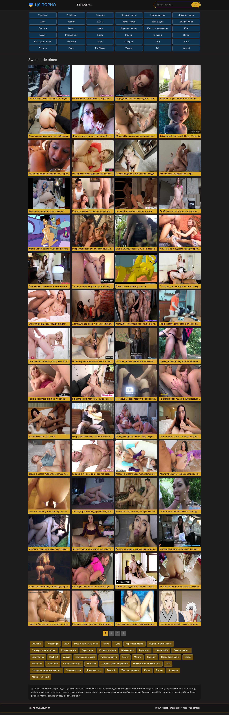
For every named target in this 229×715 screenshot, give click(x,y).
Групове (43, 28)
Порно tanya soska (170, 657)
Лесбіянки (100, 48)
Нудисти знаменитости (160, 643)
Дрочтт (159, 670)
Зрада (100, 28)
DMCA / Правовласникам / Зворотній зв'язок (177, 708)
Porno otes (52, 663)
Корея (147, 670)
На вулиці (157, 35)
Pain (168, 663)
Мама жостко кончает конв (146, 663)
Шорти (188, 657)
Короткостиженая (134, 643)
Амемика (91, 663)
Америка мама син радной (114, 663)
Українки (42, 15)
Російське (71, 15)
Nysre (117, 643)
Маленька (37, 663)
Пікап (100, 41)
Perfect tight (52, 643)
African (66, 657)
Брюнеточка (127, 650)
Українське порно (39, 708)
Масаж (42, 35)
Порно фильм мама (85, 657)
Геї (157, 48)
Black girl (53, 657)
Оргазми (71, 41)
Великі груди (128, 21)
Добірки (129, 41)
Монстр (137, 657)
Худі (157, 41)
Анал (42, 21)
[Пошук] (195, 4)
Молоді (128, 35)
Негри (186, 35)
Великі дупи (158, 21)
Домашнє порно (186, 15)
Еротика (43, 48)
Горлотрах (144, 650)
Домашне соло (93, 670)
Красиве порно (128, 15)
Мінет (100, 35)
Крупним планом (128, 28)
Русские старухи (108, 657)
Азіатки (71, 21)
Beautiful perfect (181, 650)
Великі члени (186, 21)
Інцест (71, 28)
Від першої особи (42, 41)
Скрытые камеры (72, 663)
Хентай (186, 48)
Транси (128, 48)
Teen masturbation (130, 670)
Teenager (151, 657)
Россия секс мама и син (86, 643)
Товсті (186, 41)
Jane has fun (38, 657)
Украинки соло (73, 670)
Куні (186, 28)
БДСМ (100, 21)
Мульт (125, 657)
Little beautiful (161, 650)
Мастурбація (71, 35)
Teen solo (111, 670)
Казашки (100, 15)
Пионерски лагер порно (44, 650)
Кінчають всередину (157, 28)
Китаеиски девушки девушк (46, 670)
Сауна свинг (88, 650)
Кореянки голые (107, 650)
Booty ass (173, 670)
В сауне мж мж (68, 650)
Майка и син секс (40, 677)
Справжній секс (157, 15)
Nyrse (106, 643)
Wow (66, 643)
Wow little (36, 643)
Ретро (71, 48)
